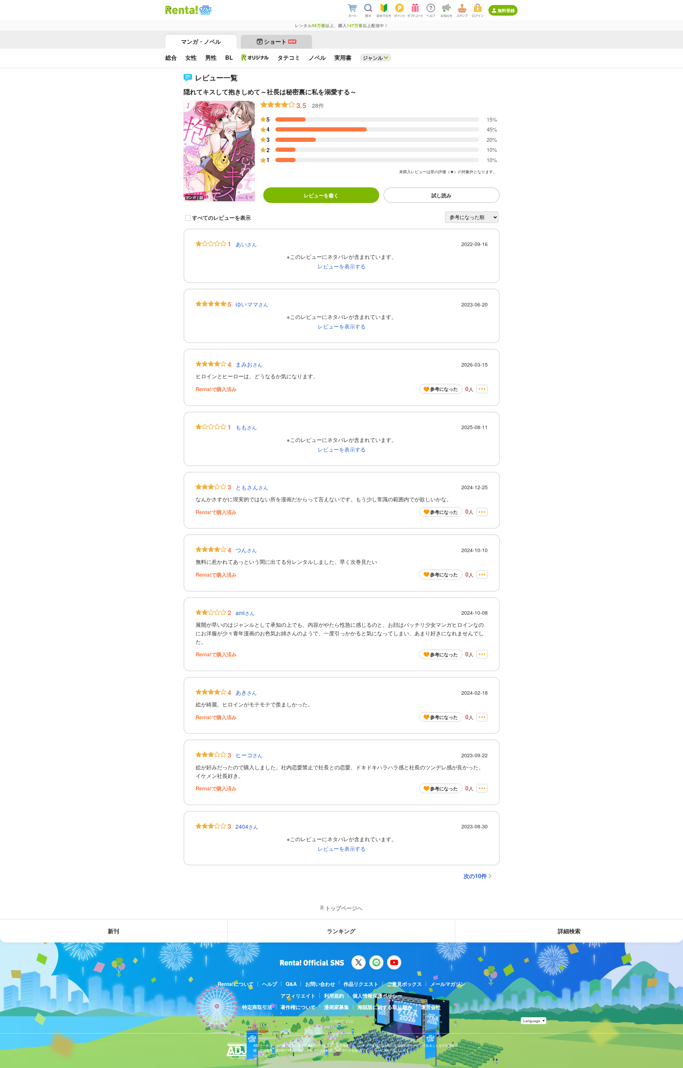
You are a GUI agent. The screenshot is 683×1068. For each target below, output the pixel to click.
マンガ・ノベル (201, 41)
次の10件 (475, 876)
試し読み (441, 195)
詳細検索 (569, 931)
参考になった (444, 388)
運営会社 (431, 1006)
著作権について (298, 1006)
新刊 (113, 931)
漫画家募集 (336, 1006)
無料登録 (506, 10)
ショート (280, 41)
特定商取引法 (257, 1006)
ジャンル (373, 57)
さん (246, 244)
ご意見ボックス (404, 983)
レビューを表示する (342, 266)
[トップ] (181, 10)
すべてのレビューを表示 (221, 218)
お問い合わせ (320, 983)
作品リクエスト (361, 983)
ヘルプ (269, 983)
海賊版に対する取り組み (385, 1006)
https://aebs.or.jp (265, 1055)
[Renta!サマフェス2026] (205, 10)
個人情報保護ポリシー (377, 995)
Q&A (291, 983)
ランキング (341, 931)
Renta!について (236, 983)
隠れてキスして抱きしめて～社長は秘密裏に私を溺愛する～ (270, 91)
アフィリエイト (298, 995)
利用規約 (334, 995)
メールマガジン (447, 983)
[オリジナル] (255, 57)
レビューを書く (321, 195)
